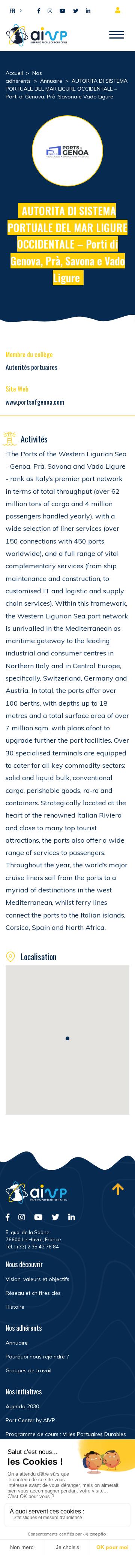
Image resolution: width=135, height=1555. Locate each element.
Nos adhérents (24, 1328)
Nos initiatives (24, 1391)
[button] (14, 10)
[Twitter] (75, 11)
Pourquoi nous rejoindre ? (37, 1356)
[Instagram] (50, 11)
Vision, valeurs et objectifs (37, 1279)
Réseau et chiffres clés (33, 1293)
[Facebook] (39, 11)
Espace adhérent (119, 10)
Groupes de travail (28, 1370)
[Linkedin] (88, 11)
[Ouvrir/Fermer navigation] (116, 35)
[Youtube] (62, 11)
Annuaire (17, 1342)
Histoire (15, 1306)
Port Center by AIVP (30, 1420)
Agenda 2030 (22, 1406)
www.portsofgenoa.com (35, 402)
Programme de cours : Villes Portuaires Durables (66, 1434)
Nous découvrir (24, 1264)
